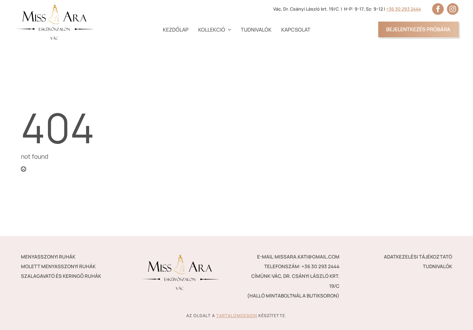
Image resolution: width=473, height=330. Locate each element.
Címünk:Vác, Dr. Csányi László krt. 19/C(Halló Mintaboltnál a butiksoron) (293, 286)
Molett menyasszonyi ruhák (58, 266)
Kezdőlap (176, 29)
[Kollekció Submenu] (228, 29)
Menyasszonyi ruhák (48, 256)
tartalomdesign (236, 315)
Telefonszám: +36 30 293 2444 (301, 266)
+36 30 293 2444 (403, 9)
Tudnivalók (256, 29)
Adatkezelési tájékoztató (418, 256)
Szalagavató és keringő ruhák (61, 276)
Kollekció (211, 29)
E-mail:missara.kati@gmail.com (298, 256)
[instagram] (453, 9)
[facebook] (438, 9)
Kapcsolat (296, 29)
